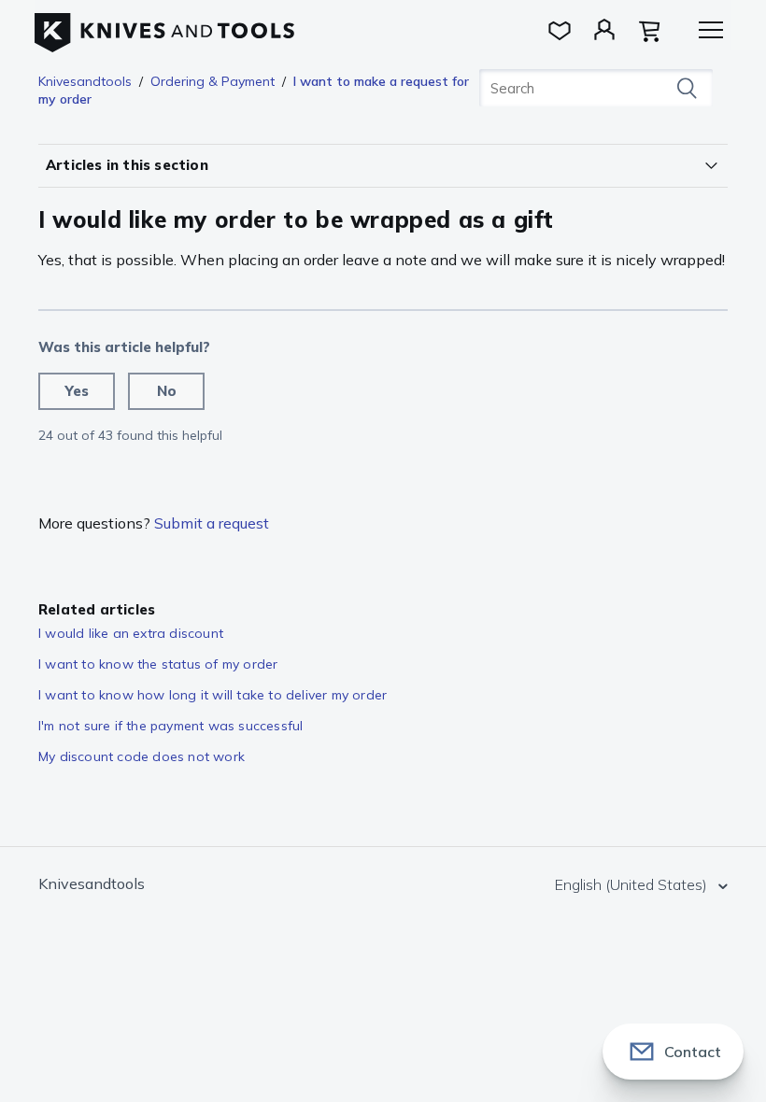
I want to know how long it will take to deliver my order (212, 694)
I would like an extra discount (130, 633)
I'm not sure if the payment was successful (170, 725)
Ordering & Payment (212, 81)
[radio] (76, 391)
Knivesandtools (85, 81)
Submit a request (211, 523)
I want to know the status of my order (157, 664)
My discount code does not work (141, 756)
